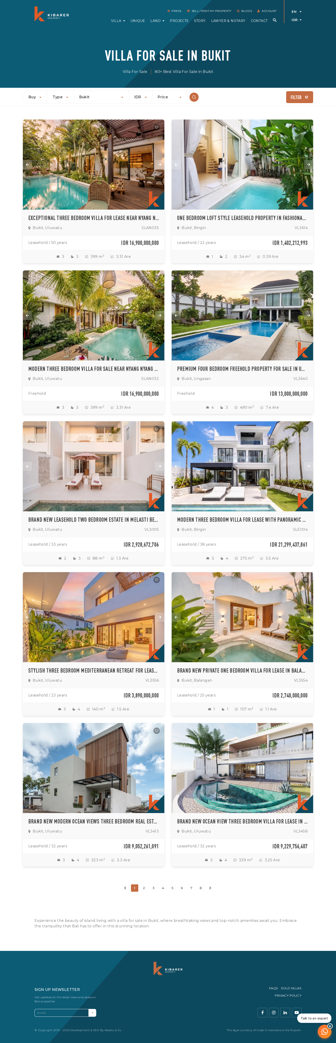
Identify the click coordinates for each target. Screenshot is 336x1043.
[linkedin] (285, 1012)
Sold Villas (291, 988)
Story (200, 21)
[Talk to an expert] (324, 1031)
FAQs (273, 988)
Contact (259, 21)
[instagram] (274, 1012)
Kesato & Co (113, 1030)
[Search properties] (275, 20)
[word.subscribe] (92, 1013)
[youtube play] (296, 1012)
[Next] (210, 888)
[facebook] (262, 1012)
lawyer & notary (228, 21)
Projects (179, 21)
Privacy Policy (288, 995)
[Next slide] (159, 164)
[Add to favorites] (156, 127)
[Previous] (125, 888)
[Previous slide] (27, 164)
